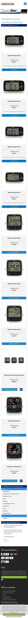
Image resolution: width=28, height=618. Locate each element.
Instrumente (6, 506)
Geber (4, 508)
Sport (3, 516)
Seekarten (5, 511)
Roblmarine (4, 25)
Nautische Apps (7, 513)
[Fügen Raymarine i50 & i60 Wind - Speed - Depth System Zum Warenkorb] (21, 389)
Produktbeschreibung (10, 389)
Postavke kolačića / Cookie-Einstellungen (14, 616)
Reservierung (14, 69)
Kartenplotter (6, 491)
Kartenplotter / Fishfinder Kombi (11, 494)
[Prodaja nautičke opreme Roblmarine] (7, 3)
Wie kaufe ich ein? (6, 599)
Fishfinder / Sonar (7, 496)
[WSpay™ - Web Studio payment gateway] (12, 561)
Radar (4, 498)
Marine (3, 489)
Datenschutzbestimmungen (7, 595)
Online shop (10, 25)
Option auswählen (14, 252)
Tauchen (5, 518)
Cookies (4, 597)
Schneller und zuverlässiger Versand (9, 602)
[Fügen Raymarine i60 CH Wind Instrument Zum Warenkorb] (21, 481)
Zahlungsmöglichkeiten (7, 601)
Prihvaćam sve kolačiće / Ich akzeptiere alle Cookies (14, 580)
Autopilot (5, 501)
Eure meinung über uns (11, 522)
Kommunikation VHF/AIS (9, 503)
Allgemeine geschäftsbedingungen (9, 594)
